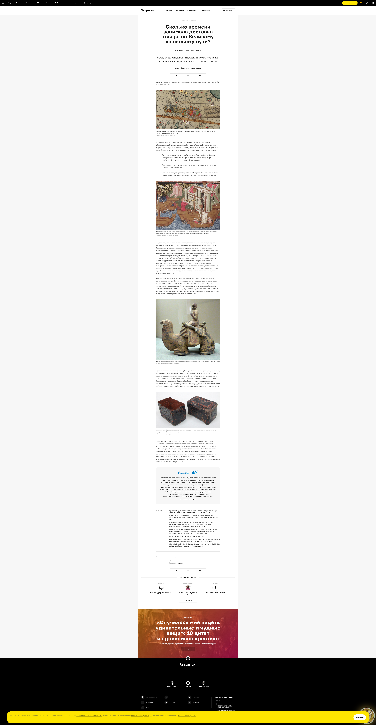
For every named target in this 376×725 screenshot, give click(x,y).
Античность (173, 557)
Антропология (205, 10)
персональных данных (140, 716)
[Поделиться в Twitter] (200, 75)
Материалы (30, 3)
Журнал (40, 3)
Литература (191, 10)
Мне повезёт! (230, 10)
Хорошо (359, 717)
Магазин (49, 3)
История (169, 10)
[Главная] (188, 664)
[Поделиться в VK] (176, 75)
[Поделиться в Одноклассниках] (188, 75)
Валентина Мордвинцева (191, 68)
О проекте (151, 671)
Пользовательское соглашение (168, 671)
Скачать (349, 3)
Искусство (180, 10)
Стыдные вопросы (176, 563)
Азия (171, 560)
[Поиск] (373, 3)
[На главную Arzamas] (3, 3)
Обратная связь (223, 671)
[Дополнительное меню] (65, 3)
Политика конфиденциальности (194, 671)
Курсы (10, 3)
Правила (211, 671)
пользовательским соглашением (89, 716)
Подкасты (20, 3)
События (58, 3)
